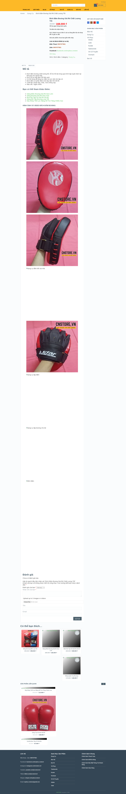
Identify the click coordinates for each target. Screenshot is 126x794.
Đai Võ (62, 9)
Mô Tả (24, 65)
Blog (44, 9)
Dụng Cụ (70, 9)
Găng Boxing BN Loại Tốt (30, 648)
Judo (90, 43)
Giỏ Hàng (100, 5)
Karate (90, 46)
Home (22, 13)
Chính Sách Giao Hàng (88, 768)
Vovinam (91, 54)
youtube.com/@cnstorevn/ (33, 769)
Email (25, 612)
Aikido (90, 40)
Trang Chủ (26, 9)
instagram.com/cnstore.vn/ (34, 765)
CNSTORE (58, 792)
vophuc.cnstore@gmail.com (32, 781)
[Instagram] (91, 22)
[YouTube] (94, 22)
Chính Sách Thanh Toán (88, 756)
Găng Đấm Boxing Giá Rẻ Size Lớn (40, 94)
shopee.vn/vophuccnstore (32, 777)
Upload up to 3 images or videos (34, 598)
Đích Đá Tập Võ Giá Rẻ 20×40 (38, 97)
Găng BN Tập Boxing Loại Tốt (38, 99)
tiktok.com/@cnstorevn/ (31, 773)
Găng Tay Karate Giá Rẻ (38, 732)
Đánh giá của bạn (29, 587)
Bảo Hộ (78, 9)
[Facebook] (88, 22)
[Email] (98, 22)
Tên (24, 605)
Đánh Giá (31, 65)
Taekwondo (92, 48)
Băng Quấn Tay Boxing (71, 676)
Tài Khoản (103, 2)
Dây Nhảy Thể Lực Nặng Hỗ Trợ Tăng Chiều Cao (45, 101)
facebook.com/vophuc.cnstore (67, 50)
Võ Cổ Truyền (93, 51)
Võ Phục (52, 9)
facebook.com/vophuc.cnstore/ (35, 761)
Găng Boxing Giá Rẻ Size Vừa (38, 96)
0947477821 (62, 44)
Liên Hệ (86, 9)
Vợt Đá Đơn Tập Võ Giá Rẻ (34, 741)
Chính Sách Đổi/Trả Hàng (89, 759)
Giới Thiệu (36, 9)
